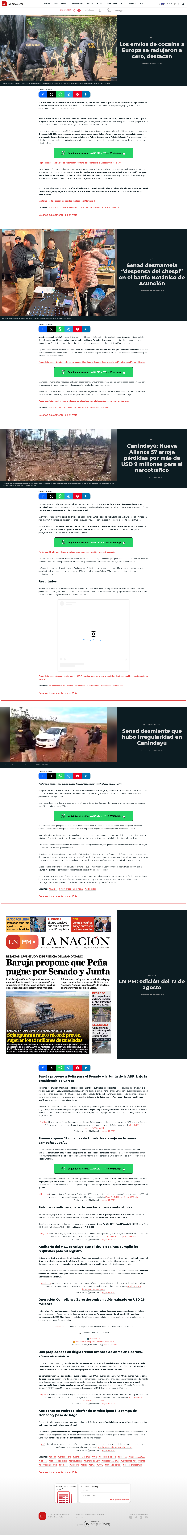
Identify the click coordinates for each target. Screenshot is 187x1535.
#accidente (74, 1465)
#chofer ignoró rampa (132, 1465)
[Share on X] (51, 94)
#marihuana (118, 686)
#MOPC (99, 1465)
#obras (92, 1465)
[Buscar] (183, 4)
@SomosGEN (94, 1339)
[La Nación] (12, 3)
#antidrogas (106, 686)
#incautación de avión (48, 1465)
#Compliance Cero (128, 1461)
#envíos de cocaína (101, 207)
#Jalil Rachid (86, 207)
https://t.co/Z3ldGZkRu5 (93, 1400)
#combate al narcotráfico (68, 207)
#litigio (84, 1465)
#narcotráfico (93, 686)
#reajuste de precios (58, 1461)
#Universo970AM (82, 1342)
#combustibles (75, 1461)
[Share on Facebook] (43, 94)
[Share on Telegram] (68, 94)
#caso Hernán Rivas (110, 1461)
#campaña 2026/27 (136, 1457)
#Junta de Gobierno (81, 1457)
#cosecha (122, 1457)
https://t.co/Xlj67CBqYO (122, 1447)
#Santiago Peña (64, 1457)
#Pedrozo (63, 1465)
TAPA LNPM (152, 975)
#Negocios (44, 1194)
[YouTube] (146, 1517)
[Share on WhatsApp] (60, 94)
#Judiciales (46, 1283)
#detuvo (61, 407)
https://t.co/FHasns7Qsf (130, 1236)
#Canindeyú (80, 686)
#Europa (115, 207)
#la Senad (53, 889)
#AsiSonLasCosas (61, 1326)
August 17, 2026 (108, 1131)
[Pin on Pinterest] (77, 94)
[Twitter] (136, 1517)
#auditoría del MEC (92, 1461)
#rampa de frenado (113, 1465)
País (152, 38)
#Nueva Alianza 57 (57, 686)
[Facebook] (130, 1517)
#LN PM (52, 1457)
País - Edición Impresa (152, 724)
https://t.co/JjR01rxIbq (128, 1197)
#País (43, 1444)
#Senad (52, 207)
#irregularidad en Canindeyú (71, 889)
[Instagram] (141, 1517)
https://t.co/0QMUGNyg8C (93, 1289)
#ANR (94, 1457)
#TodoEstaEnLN (134, 1286)
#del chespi (83, 407)
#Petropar (43, 1461)
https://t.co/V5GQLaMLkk (93, 1128)
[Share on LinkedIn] (86, 94)
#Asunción (105, 407)
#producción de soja (107, 1457)
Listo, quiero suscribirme (119, 1499)
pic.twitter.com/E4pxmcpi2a (102, 1342)
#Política (43, 1122)
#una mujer (71, 407)
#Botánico (94, 407)
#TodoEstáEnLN (135, 1125)
